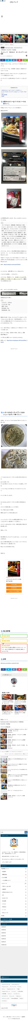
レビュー (10, 993)
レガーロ (9, 49)
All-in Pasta (21, 991)
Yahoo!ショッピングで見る (14, 591)
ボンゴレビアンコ (18, 47)
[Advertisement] (14, 19)
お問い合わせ (8, 1016)
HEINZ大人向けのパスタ (14, 892)
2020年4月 (3, 932)
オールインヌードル (6, 984)
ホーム (4, 1016)
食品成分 (14, 871)
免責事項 (23, 1016)
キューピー (12, 996)
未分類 (13, 915)
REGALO (2, 47)
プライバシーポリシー (16, 1016)
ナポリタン (5, 1000)
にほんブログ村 (4, 1008)
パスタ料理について (14, 880)
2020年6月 (3, 926)
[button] (2, 38)
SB (14, 895)
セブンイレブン (5, 986)
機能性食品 (14, 874)
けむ (14, 686)
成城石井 (14, 889)
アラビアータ (5, 996)
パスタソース (13, 883)
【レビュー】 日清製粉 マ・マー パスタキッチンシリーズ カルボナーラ (12, 751)
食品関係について (13, 868)
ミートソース (13, 986)
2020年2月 (3, 938)
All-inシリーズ (14, 912)
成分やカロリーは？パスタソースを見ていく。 (12, 90)
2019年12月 (3, 944)
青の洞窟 (14, 901)
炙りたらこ (19, 996)
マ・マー (14, 909)
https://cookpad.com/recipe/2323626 (12, 264)
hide (16, 87)
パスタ (20, 986)
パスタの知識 (13, 877)
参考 (2, 96)
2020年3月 (3, 935)
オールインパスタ (9, 47)
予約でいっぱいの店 (14, 886)
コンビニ (14, 903)
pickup (14, 49)
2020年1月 (3, 941)
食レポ (22, 998)
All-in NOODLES (15, 998)
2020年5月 (3, 929)
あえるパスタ (14, 898)
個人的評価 (4, 94)
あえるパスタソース (6, 991)
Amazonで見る (14, 584)
